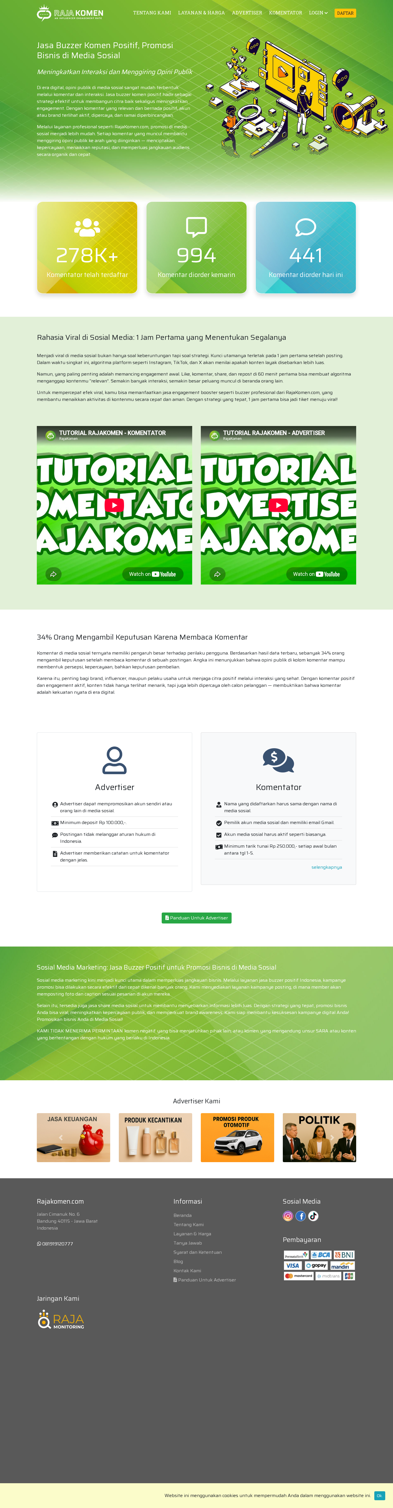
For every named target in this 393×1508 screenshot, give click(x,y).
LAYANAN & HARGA (201, 13)
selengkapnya (327, 867)
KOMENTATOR (285, 13)
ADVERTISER (247, 13)
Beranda (182, 1215)
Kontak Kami (187, 1270)
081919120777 (57, 1243)
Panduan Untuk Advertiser (198, 917)
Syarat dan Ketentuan (197, 1252)
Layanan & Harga (192, 1233)
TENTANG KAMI (152, 13)
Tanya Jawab (187, 1243)
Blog (178, 1261)
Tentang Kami (188, 1224)
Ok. (380, 1495)
